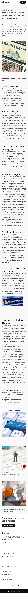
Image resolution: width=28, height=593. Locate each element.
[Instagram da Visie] (9, 586)
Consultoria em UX (6, 571)
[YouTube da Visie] (18, 586)
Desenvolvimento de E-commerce (10, 577)
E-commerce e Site (7, 10)
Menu (22, 2)
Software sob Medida (7, 579)
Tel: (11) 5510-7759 (9, 556)
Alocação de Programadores (9, 566)
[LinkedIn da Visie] (15, 586)
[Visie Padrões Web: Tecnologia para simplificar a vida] (8, 2)
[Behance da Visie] (12, 586)
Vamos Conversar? (8, 525)
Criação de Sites (6, 574)
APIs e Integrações (6, 569)
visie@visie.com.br (9, 553)
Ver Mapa (5, 542)
